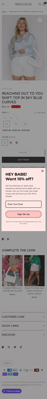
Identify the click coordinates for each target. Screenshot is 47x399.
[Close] (42, 171)
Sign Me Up (24, 214)
